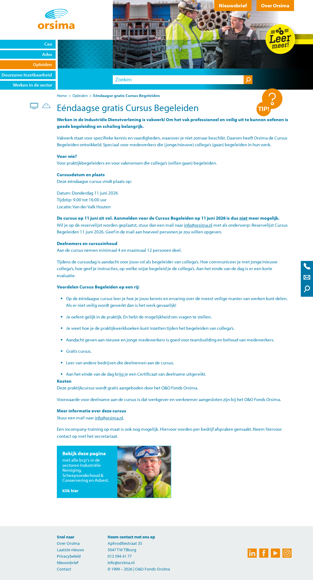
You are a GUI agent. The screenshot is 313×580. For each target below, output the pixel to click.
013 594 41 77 (120, 556)
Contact (64, 569)
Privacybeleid (69, 556)
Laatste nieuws (70, 549)
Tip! (264, 109)
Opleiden (80, 95)
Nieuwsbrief (233, 5)
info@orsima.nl (198, 225)
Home (62, 95)
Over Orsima (275, 5)
